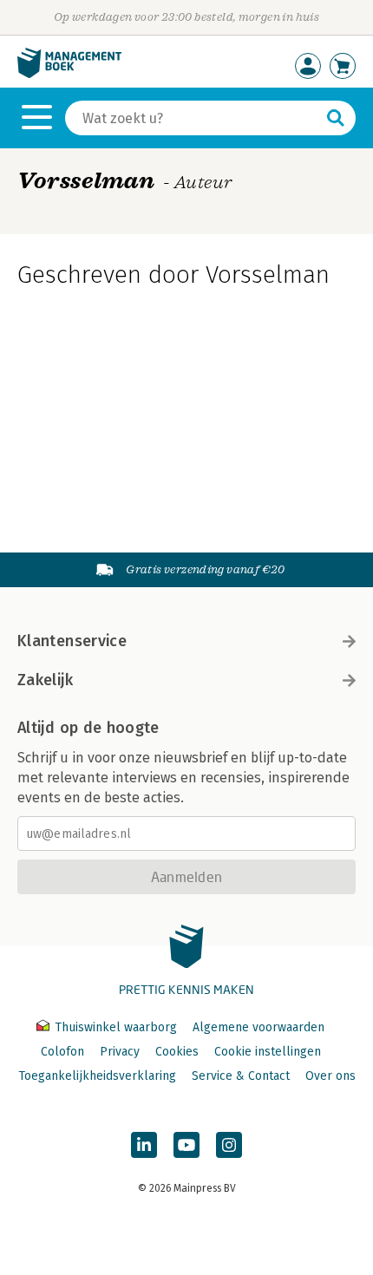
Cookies (177, 1051)
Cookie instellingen (267, 1051)
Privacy (120, 1051)
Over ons (330, 1076)
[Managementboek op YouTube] (186, 1145)
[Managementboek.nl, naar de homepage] (69, 74)
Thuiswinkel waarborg (115, 1027)
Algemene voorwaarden (258, 1027)
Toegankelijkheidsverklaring (97, 1076)
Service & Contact (241, 1076)
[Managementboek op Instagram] (229, 1145)
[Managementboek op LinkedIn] (144, 1145)
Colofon (62, 1051)
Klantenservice (72, 641)
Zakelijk (45, 680)
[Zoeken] (335, 118)
